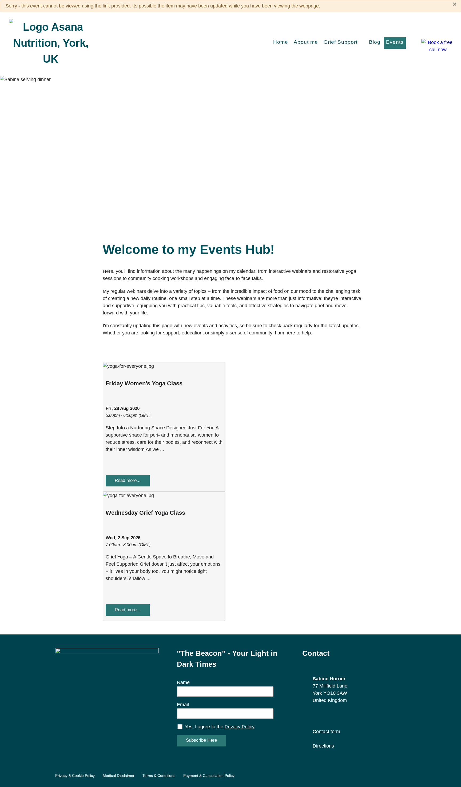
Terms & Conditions (158, 775)
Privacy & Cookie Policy (75, 775)
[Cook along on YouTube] (353, 716)
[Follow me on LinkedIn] (334, 716)
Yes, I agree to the (219, 726)
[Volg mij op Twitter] (344, 716)
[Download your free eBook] (107, 699)
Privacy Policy (240, 726)
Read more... (128, 480)
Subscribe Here (201, 740)
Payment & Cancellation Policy (209, 775)
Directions (323, 746)
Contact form (326, 731)
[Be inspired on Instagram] (324, 716)
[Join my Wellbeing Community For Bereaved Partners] (363, 716)
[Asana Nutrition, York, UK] (50, 42)
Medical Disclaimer (118, 775)
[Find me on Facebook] (315, 716)
